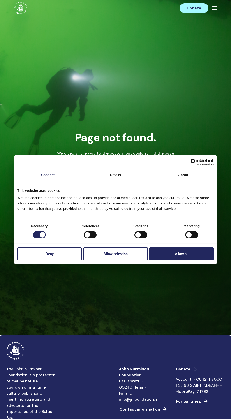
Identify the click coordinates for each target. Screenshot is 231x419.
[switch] (90, 236)
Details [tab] (115, 174)
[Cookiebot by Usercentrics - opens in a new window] (194, 161)
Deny (50, 254)
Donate (194, 8)
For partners (188, 401)
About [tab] (183, 174)
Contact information (140, 409)
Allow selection (116, 254)
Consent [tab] (48, 174)
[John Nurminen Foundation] (20, 8)
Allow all (181, 254)
